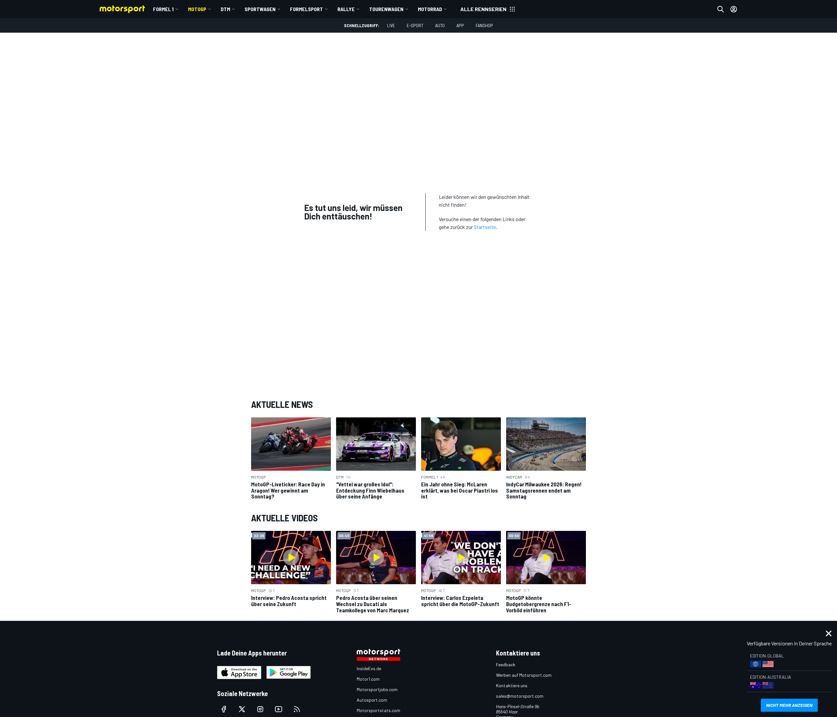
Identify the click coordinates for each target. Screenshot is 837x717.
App (460, 25)
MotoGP (197, 9)
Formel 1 (163, 9)
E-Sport (415, 25)
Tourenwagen (386, 9)
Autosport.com (372, 700)
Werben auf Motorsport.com (524, 675)
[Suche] (720, 9)
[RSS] (296, 709)
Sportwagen (260, 9)
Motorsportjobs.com (377, 689)
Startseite (485, 227)
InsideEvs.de (369, 668)
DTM (225, 9)
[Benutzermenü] (733, 9)
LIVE (391, 25)
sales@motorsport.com (519, 696)
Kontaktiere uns (511, 685)
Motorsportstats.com (378, 710)
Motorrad (430, 9)
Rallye (346, 9)
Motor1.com (368, 679)
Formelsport (306, 9)
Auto (440, 25)
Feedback (505, 664)
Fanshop (484, 25)
